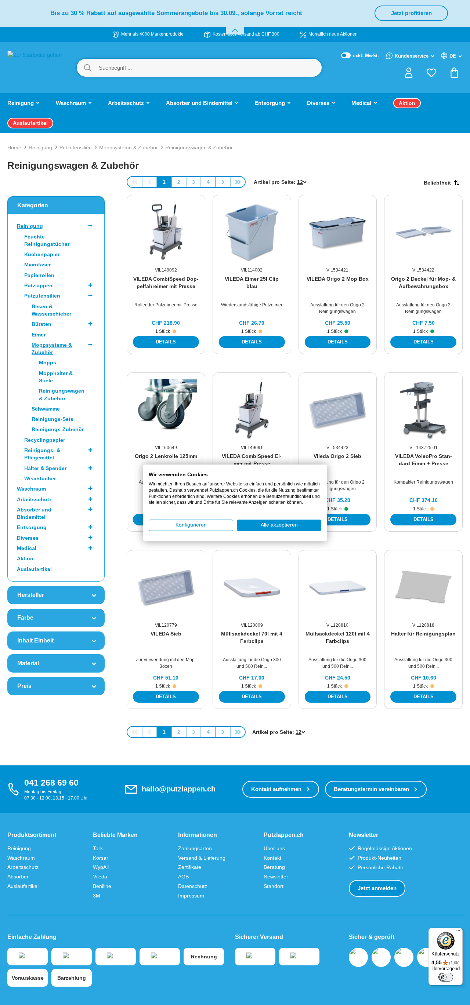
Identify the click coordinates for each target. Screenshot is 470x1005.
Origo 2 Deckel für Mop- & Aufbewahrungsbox (423, 282)
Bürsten (41, 324)
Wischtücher (40, 478)
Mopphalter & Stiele (56, 376)
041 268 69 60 (51, 782)
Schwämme (46, 409)
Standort (273, 886)
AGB (183, 877)
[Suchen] (88, 68)
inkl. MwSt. (360, 56)
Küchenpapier (41, 254)
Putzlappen (38, 285)
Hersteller (30, 595)
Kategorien (32, 205)
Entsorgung (32, 527)
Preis (24, 686)
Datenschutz (192, 886)
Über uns (274, 848)
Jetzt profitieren (411, 13)
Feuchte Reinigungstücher (46, 240)
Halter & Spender (45, 468)
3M (96, 896)
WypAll (101, 867)
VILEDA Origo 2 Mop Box (338, 279)
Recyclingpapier (44, 440)
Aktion (25, 558)
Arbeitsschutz (34, 499)
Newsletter (276, 877)
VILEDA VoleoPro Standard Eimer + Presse (423, 459)
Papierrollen (39, 275)
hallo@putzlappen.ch (179, 789)
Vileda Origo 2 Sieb (337, 456)
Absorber (18, 877)
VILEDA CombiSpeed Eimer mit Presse (252, 459)
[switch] (445, 977)
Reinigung (30, 226)
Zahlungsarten (195, 848)
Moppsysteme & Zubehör (52, 348)
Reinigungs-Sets (52, 419)
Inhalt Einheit (35, 640)
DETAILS (166, 342)
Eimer (39, 335)
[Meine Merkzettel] (431, 75)
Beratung (274, 867)
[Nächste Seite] (223, 182)
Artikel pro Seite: (275, 182)
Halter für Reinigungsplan (423, 634)
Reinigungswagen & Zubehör (61, 394)
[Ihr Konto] (408, 75)
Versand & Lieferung (201, 858)
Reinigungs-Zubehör (58, 429)
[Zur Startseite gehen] (34, 67)
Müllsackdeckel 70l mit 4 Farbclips (251, 637)
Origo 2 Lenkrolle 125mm (166, 456)
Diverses (28, 538)
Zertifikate (189, 867)
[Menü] (458, 932)
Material (28, 663)
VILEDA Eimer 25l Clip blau (252, 282)
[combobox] (210, 68)
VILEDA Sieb (166, 634)
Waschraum (31, 489)
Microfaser (37, 264)
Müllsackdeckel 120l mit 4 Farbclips (338, 637)
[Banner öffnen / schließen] (235, 25)
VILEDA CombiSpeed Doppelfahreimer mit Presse (166, 282)
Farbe (25, 618)
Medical (26, 548)
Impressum (191, 896)
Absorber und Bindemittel (34, 513)
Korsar (100, 858)
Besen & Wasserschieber (51, 310)
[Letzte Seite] (237, 182)
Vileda (100, 877)
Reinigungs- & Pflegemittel (42, 453)
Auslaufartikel (34, 569)
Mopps (47, 362)
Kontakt (272, 858)
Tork (98, 848)
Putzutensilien (42, 296)
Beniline (102, 886)
